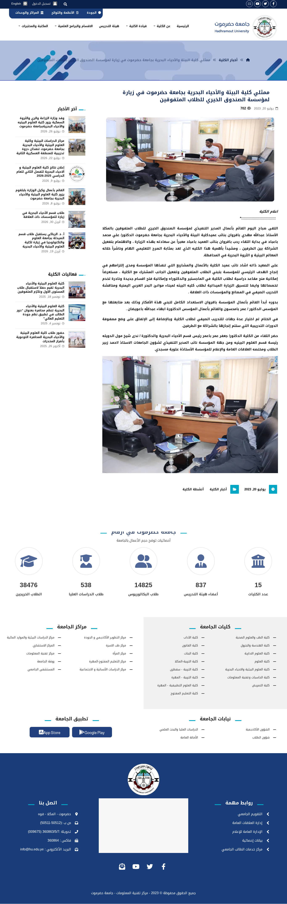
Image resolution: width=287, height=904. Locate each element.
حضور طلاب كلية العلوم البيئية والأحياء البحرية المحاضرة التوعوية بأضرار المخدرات (40, 337)
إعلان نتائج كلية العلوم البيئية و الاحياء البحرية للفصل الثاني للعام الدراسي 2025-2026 (40, 172)
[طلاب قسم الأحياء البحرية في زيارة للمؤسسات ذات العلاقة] (76, 219)
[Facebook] (273, 3)
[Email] (249, 3)
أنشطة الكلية (193, 489)
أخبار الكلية (218, 489)
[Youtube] (257, 3)
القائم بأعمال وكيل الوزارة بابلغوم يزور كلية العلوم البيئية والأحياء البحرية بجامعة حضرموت (40, 194)
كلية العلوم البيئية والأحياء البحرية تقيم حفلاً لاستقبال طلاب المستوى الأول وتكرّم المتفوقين (40, 288)
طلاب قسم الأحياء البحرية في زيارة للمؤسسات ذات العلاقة (43, 215)
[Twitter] (265, 3)
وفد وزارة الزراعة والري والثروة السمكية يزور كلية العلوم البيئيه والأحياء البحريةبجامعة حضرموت (41, 122)
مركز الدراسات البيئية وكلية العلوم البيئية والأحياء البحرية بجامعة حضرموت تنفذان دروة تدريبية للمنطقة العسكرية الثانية (40, 147)
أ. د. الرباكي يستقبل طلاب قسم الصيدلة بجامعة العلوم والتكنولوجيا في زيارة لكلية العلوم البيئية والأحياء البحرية (41, 240)
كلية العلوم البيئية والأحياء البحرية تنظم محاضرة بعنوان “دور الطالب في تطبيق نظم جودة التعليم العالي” (40, 312)
